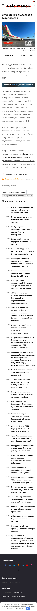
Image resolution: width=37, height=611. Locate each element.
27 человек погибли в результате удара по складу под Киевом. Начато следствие (20, 383)
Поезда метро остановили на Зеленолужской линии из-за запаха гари (22, 489)
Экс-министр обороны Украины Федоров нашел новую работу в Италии (22, 499)
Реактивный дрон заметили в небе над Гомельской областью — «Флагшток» (21, 418)
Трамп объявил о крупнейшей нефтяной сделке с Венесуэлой (21, 470)
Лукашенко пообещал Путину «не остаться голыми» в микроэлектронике (21, 329)
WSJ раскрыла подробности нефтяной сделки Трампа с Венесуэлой (21, 231)
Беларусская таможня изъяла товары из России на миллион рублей (22, 394)
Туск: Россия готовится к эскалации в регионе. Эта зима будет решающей (22, 438)
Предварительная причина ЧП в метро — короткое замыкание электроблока (22, 479)
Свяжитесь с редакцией (16, 174)
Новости (8, 42)
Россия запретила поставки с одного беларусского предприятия (23, 509)
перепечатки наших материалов (13, 596)
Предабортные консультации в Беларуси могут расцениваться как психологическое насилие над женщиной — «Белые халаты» (22, 542)
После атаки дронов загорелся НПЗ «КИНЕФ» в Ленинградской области (22, 251)
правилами (18, 592)
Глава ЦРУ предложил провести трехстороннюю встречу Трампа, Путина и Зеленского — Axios (22, 262)
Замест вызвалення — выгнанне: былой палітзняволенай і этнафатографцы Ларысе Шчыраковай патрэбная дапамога (22, 314)
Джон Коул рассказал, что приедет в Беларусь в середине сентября (22, 209)
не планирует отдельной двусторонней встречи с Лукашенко (18, 157)
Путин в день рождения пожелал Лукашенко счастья (21, 219)
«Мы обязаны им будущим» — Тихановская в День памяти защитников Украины (22, 405)
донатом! (29, 179)
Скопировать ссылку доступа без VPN (17, 196)
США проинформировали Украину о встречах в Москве (22, 518)
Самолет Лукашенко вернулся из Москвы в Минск (21, 241)
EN (35, 1)
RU (33, 1)
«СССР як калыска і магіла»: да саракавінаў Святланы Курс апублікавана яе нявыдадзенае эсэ (21, 298)
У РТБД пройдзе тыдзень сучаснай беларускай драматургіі (22, 372)
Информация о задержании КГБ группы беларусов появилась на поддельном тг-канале (21, 284)
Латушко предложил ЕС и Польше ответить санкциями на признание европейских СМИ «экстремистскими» (22, 342)
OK (28, 608)
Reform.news (9, 55)
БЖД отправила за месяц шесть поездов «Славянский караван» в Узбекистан (22, 459)
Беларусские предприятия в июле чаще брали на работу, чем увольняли (22, 448)
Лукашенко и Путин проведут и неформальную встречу (23, 528)
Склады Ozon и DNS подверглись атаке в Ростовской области (20, 428)
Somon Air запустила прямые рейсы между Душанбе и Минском (20, 273)
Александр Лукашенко (10, 185)
